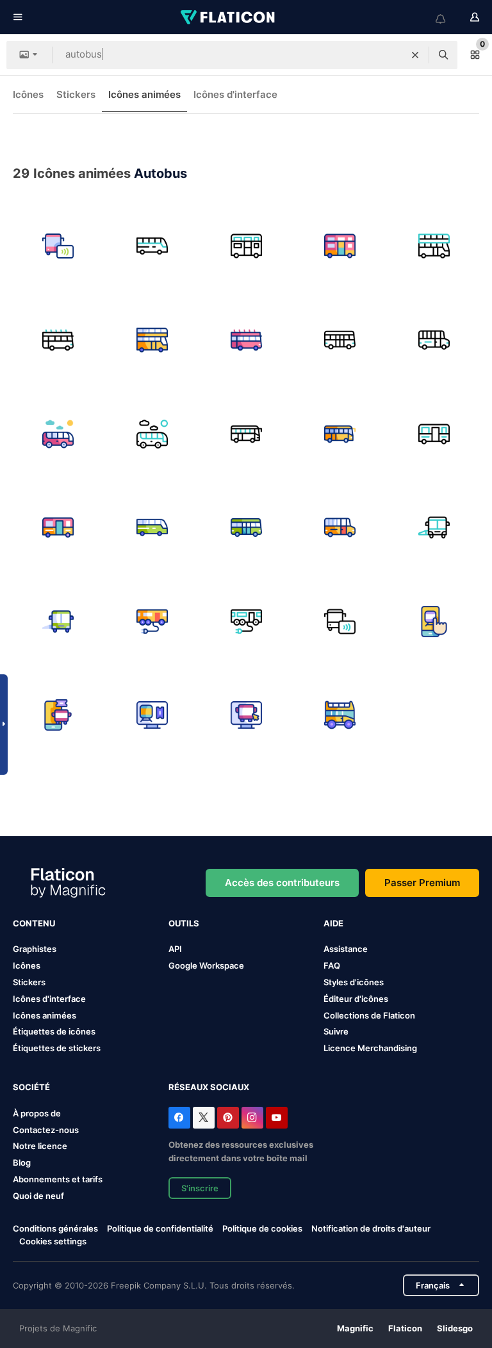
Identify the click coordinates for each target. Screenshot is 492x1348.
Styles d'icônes (354, 982)
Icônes (28, 94)
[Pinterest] (228, 1118)
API (175, 949)
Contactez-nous (46, 1130)
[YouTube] (277, 1118)
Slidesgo (455, 1328)
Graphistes (34, 949)
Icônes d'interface (235, 94)
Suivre (336, 1031)
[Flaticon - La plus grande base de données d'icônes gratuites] (229, 17)
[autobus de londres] (246, 340)
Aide (333, 923)
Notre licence (40, 1146)
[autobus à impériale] (246, 246)
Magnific (355, 1328)
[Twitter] (204, 1118)
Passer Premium (422, 882)
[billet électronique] (434, 621)
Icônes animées (144, 94)
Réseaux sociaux (208, 1087)
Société (31, 1087)
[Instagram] (252, 1118)
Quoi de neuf (38, 1196)
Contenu (34, 923)
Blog (22, 1162)
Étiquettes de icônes (54, 1031)
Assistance (346, 949)
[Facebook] (179, 1118)
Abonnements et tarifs (57, 1179)
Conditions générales (55, 1228)
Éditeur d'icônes (356, 999)
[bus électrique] (152, 621)
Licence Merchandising (370, 1048)
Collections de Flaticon (369, 1015)
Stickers (75, 94)
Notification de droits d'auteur (370, 1228)
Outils (183, 923)
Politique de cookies (262, 1228)
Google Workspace (206, 965)
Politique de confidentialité (160, 1228)
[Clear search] (415, 55)
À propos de (37, 1113)
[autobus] (152, 246)
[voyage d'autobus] (58, 434)
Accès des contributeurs (282, 882)
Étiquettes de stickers (57, 1048)
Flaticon (405, 1328)
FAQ (332, 965)
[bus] (58, 246)
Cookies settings (52, 1241)
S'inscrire (199, 1188)
